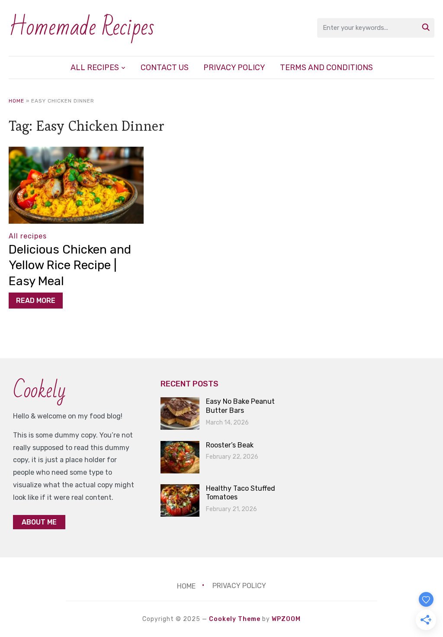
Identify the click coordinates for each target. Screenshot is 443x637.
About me (39, 522)
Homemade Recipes (81, 27)
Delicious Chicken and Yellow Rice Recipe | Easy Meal (70, 265)
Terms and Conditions (326, 67)
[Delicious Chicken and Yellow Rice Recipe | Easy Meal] (76, 152)
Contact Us (165, 67)
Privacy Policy (234, 67)
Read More (35, 300)
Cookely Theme (234, 619)
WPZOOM (286, 619)
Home (16, 101)
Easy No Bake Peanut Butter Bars (240, 406)
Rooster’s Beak (230, 445)
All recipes (95, 67)
